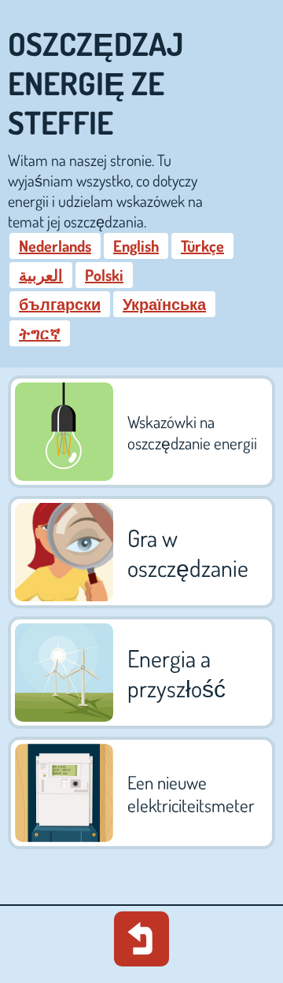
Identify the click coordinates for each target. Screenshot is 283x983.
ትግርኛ (40, 333)
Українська (164, 304)
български (60, 304)
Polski (104, 274)
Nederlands (55, 245)
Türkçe (202, 245)
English (136, 245)
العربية (41, 274)
